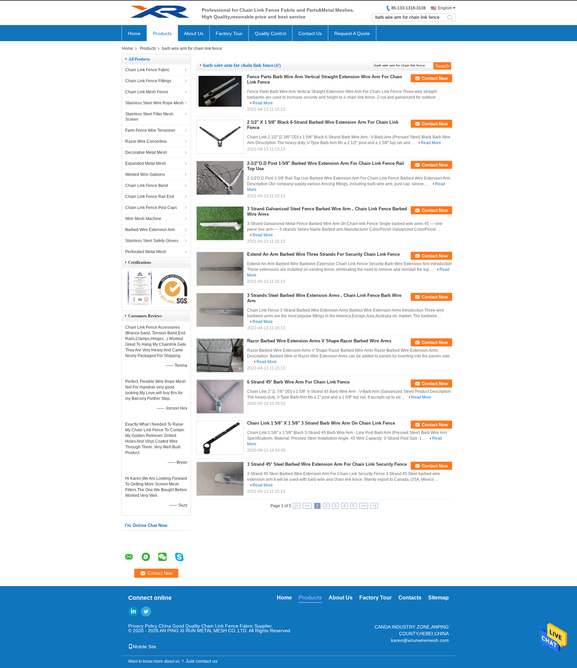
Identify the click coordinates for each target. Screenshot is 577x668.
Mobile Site (144, 646)
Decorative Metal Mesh (146, 152)
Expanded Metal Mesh (145, 163)
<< (307, 506)
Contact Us (310, 33)
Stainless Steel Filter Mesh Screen (149, 117)
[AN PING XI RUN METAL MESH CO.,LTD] (158, 12)
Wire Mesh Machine (143, 218)
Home (134, 33)
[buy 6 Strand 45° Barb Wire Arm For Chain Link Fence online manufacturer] (220, 396)
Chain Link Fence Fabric (147, 70)
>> (363, 506)
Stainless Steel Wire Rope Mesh (154, 103)
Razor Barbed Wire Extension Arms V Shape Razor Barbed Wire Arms (319, 340)
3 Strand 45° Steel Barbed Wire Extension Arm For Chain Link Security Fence (327, 464)
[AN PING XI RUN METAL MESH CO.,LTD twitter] (146, 611)
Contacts (409, 597)
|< (296, 506)
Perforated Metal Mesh (145, 251)
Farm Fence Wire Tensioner (150, 130)
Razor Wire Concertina (146, 141)
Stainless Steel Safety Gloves (151, 240)
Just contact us (201, 661)
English (445, 8)
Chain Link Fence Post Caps (151, 207)
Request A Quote (352, 33)
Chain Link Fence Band (146, 185)
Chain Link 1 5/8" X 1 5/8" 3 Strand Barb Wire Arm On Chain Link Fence (321, 423)
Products (162, 33)
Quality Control (270, 33)
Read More (262, 103)
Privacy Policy (142, 626)
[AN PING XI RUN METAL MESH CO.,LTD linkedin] (133, 611)
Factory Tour (229, 33)
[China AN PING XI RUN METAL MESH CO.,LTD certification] (139, 305)
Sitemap (438, 597)
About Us (193, 33)
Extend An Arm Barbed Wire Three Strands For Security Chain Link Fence (323, 254)
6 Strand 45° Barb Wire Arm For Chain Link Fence (298, 381)
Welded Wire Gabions (145, 174)
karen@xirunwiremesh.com (420, 640)
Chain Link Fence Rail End (149, 196)
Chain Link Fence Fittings (148, 81)
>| (374, 506)
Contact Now (435, 78)
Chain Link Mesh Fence (146, 92)
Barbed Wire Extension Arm (150, 229)
